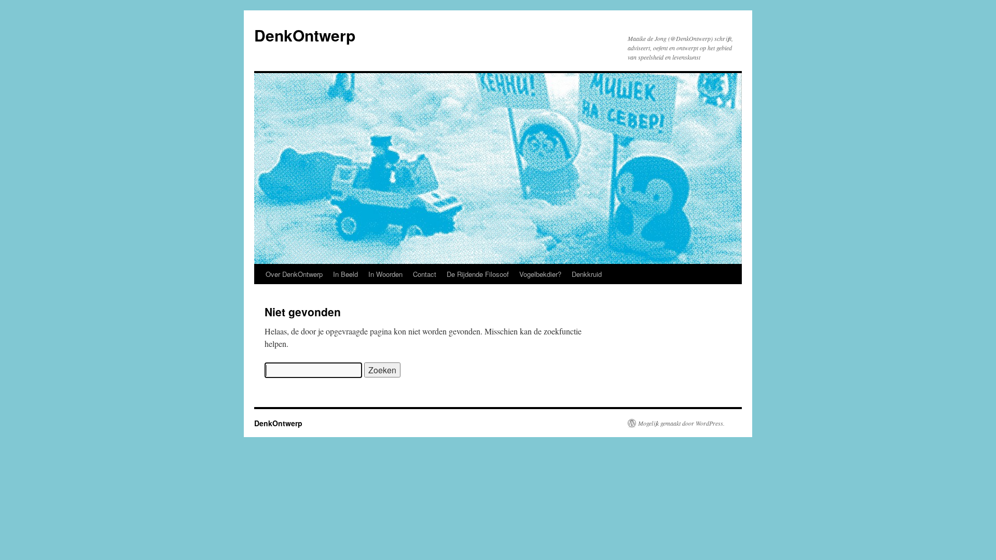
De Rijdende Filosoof (478, 274)
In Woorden (385, 274)
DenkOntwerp (304, 35)
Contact (424, 274)
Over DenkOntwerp (294, 274)
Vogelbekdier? (540, 274)
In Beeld (345, 274)
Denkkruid (587, 274)
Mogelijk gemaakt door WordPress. (681, 423)
